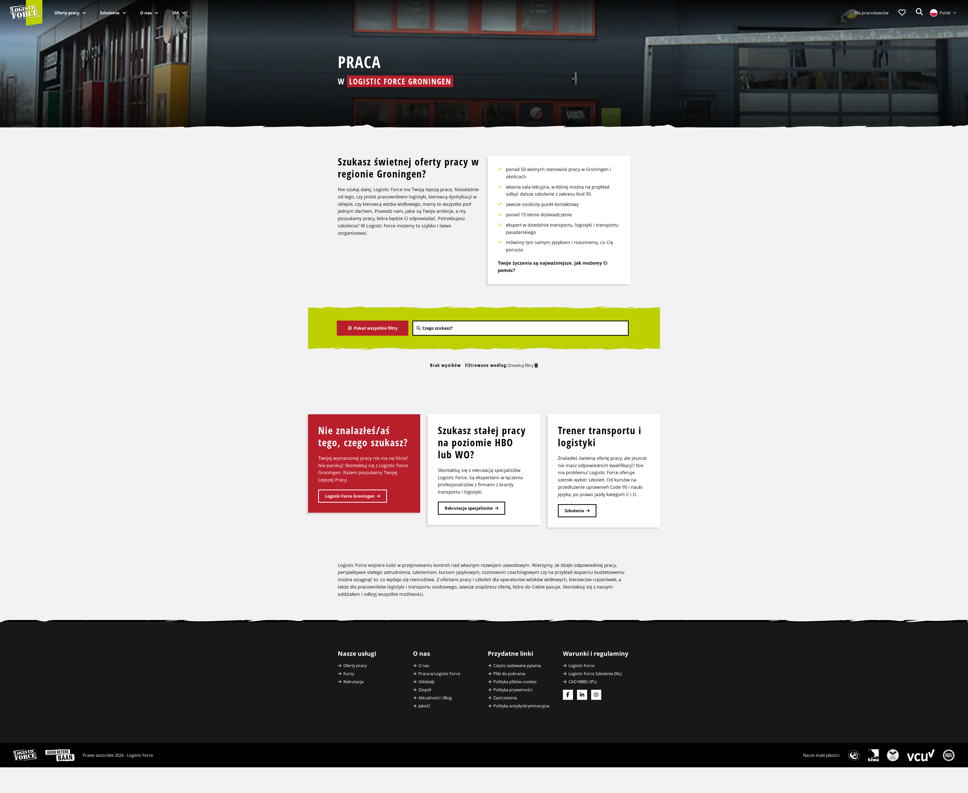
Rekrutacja (353, 681)
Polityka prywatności (512, 690)
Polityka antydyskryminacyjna (521, 706)
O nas (146, 13)
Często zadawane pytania (517, 665)
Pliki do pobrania (509, 673)
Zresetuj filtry (521, 365)
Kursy (348, 673)
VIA (176, 13)
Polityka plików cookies (515, 681)
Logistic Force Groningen (350, 496)
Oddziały (426, 681)
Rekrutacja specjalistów (469, 508)
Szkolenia (110, 13)
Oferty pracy (67, 13)
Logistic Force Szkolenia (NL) (595, 673)
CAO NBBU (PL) (582, 681)
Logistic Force (581, 665)
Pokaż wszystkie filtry (375, 328)
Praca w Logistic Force (439, 673)
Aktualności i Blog (435, 698)
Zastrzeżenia (505, 698)
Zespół (424, 690)
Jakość (424, 706)
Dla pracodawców (871, 13)
